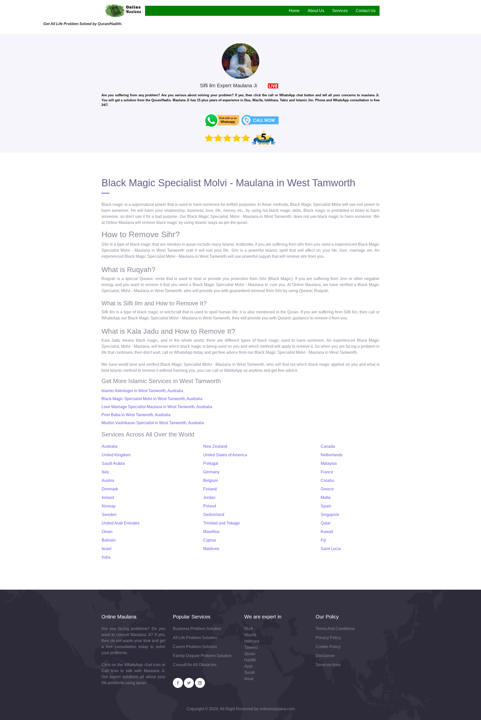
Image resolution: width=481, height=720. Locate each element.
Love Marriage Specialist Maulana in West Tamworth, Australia (156, 407)
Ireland (108, 497)
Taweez (251, 647)
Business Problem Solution (197, 628)
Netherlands (331, 455)
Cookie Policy (328, 647)
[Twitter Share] (189, 683)
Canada (328, 446)
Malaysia (329, 463)
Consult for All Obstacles (194, 665)
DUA (248, 628)
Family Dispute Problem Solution (202, 656)
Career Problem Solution (195, 647)
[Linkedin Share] (200, 683)
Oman (107, 531)
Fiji (323, 540)
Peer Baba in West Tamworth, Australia (136, 415)
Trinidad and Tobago (221, 523)
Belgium (210, 480)
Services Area (328, 665)
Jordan (209, 497)
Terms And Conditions (335, 628)
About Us (316, 11)
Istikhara (251, 641)
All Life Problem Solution (195, 638)
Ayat (248, 666)
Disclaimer (325, 656)
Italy (105, 472)
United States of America (225, 455)
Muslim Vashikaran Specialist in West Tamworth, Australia (152, 423)
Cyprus (209, 540)
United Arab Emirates (121, 523)
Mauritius (211, 531)
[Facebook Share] (178, 683)
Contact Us (366, 11)
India (106, 557)
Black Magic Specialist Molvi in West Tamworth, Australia (151, 399)
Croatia (327, 480)
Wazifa (250, 635)
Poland (209, 506)
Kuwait (327, 531)
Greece (327, 489)
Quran (249, 654)
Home (294, 11)
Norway (108, 506)
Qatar (325, 523)
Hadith (250, 660)
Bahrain (109, 540)
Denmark (110, 489)
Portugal (210, 463)
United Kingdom (116, 455)
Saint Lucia (331, 549)
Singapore (330, 514)
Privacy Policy (328, 638)
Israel (106, 549)
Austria (108, 480)
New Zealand (215, 446)
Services (340, 11)
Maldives (211, 549)
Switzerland (213, 514)
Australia (109, 446)
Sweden (109, 514)
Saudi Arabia (113, 463)
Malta (325, 497)
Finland (210, 489)
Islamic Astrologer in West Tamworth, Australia (142, 391)
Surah (249, 672)
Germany (211, 472)
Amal (249, 679)
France (327, 472)
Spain (326, 506)
